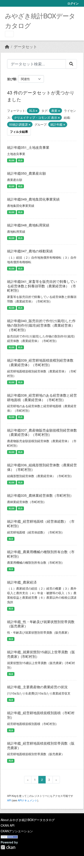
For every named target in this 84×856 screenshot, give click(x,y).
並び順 (11, 79)
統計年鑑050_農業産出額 (26, 173)
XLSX (11, 160)
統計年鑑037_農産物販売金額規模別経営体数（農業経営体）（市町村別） (42, 432)
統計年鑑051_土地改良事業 (28, 147)
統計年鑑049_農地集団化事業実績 (33, 199)
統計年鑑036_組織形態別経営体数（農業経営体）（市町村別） (42, 467)
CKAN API (7, 825)
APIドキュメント (27, 800)
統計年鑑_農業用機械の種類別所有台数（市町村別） (41, 554)
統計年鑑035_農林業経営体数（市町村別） (40, 495)
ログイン (73, 3)
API (9, 800)
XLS (20, 160)
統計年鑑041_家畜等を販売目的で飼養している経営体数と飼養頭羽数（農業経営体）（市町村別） (42, 286)
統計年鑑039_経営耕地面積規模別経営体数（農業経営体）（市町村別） (40, 362)
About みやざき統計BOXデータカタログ (28, 820)
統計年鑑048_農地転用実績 (28, 225)
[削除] (36, 110)
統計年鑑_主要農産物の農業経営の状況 (37, 686)
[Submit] (71, 64)
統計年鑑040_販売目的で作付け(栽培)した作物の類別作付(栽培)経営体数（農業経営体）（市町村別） (41, 325)
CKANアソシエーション (17, 831)
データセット (25, 46)
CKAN (8, 847)
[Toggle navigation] (9, 34)
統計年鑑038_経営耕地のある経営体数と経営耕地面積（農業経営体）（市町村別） (42, 397)
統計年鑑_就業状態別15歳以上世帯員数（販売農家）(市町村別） (41, 654)
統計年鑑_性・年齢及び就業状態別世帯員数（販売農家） (41, 624)
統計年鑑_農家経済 (22, 582)
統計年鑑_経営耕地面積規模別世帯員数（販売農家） (41, 745)
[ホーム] (7, 46)
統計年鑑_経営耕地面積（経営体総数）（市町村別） (41, 523)
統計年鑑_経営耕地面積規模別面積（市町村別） (41, 715)
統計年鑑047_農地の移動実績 (30, 250)
